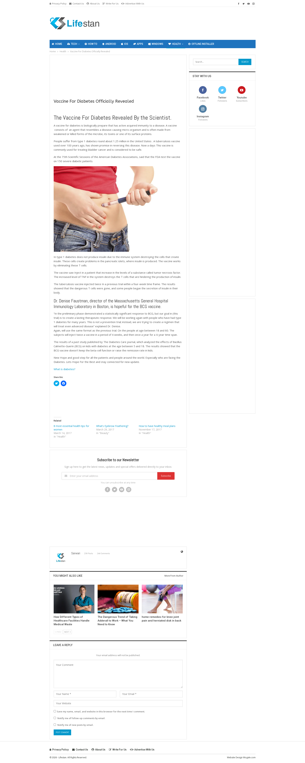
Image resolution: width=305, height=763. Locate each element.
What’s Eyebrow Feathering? (112, 426)
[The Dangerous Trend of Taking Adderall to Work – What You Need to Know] (118, 599)
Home (58, 44)
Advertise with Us (134, 3)
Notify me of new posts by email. (75, 724)
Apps (140, 44)
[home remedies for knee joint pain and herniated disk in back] (162, 599)
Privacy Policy (59, 3)
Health (176, 44)
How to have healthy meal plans (157, 426)
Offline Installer (203, 44)
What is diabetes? (64, 369)
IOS (126, 44)
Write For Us (112, 3)
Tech (74, 44)
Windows (157, 44)
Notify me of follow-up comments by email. (81, 718)
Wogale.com (249, 757)
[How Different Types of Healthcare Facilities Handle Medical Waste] (74, 599)
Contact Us (78, 3)
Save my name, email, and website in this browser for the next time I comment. (101, 711)
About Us (95, 3)
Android (110, 44)
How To (92, 44)
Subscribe (166, 475)
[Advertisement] (203, 22)
